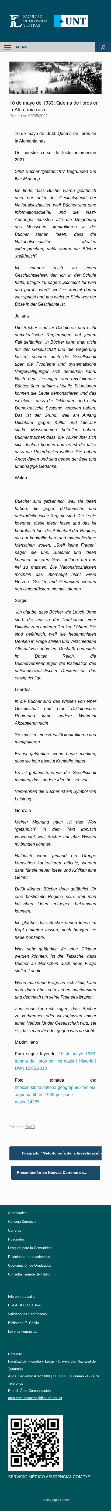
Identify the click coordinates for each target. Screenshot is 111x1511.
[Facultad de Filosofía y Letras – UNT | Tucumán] (55, 21)
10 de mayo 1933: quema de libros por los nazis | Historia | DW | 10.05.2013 (55, 1061)
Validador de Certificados (27, 1314)
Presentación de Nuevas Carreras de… (55, 1172)
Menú (21, 47)
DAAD (30, 1127)
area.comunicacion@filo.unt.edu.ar (35, 1398)
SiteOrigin (51, 1500)
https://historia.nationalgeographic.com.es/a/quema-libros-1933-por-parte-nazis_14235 (55, 1094)
